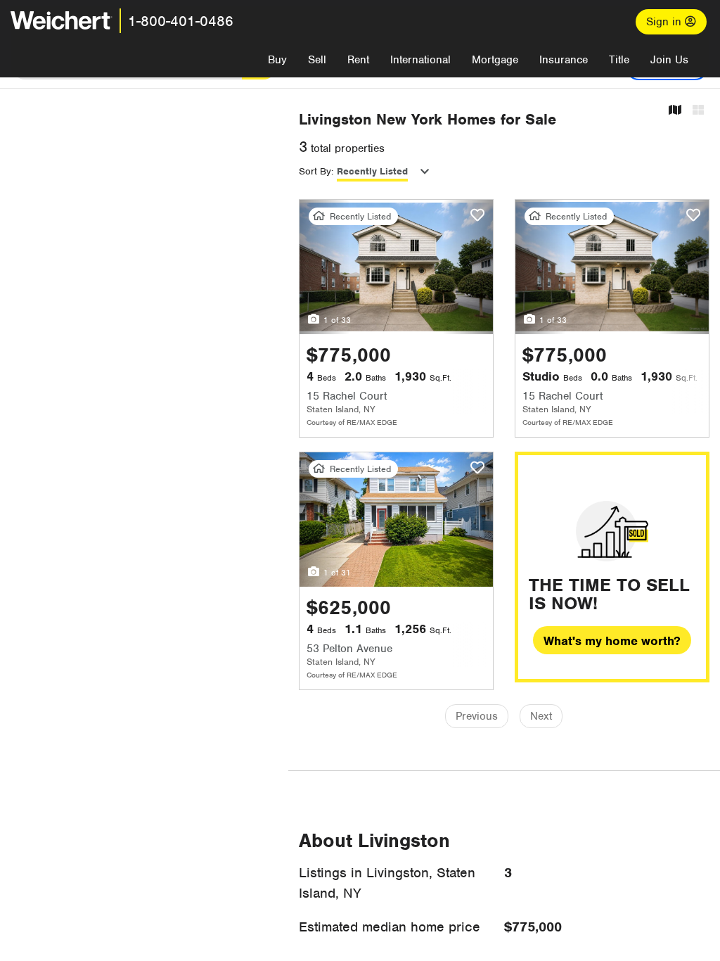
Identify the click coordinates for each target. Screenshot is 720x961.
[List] (698, 111)
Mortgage (495, 60)
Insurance (563, 60)
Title (619, 60)
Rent (358, 60)
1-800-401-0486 (180, 21)
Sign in (665, 22)
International (420, 60)
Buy (277, 60)
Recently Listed (372, 171)
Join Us (669, 60)
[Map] (675, 111)
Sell (317, 60)
